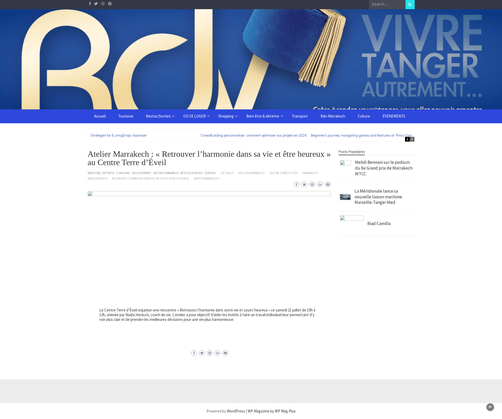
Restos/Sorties (158, 116)
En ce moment (141, 173)
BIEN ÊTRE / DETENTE (101, 173)
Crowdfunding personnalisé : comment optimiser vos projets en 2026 (254, 135)
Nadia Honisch (97, 178)
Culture (364, 116)
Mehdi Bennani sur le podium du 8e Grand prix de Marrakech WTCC (383, 167)
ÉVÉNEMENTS (394, 116)
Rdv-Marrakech (333, 116)
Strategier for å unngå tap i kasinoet (118, 135)
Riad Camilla (379, 223)
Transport (300, 116)
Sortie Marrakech (206, 178)
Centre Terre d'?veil (283, 173)
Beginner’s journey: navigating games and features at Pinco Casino (363, 135)
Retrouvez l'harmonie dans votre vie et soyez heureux (150, 178)
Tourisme (125, 116)
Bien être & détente (262, 116)
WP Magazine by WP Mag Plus (272, 411)
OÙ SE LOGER (194, 116)
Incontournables (166, 173)
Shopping (226, 116)
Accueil (100, 116)
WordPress (236, 411)
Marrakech (310, 173)
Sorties (209, 173)
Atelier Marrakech (251, 173)
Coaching (123, 173)
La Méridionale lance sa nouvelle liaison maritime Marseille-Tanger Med (378, 196)
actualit (227, 173)
